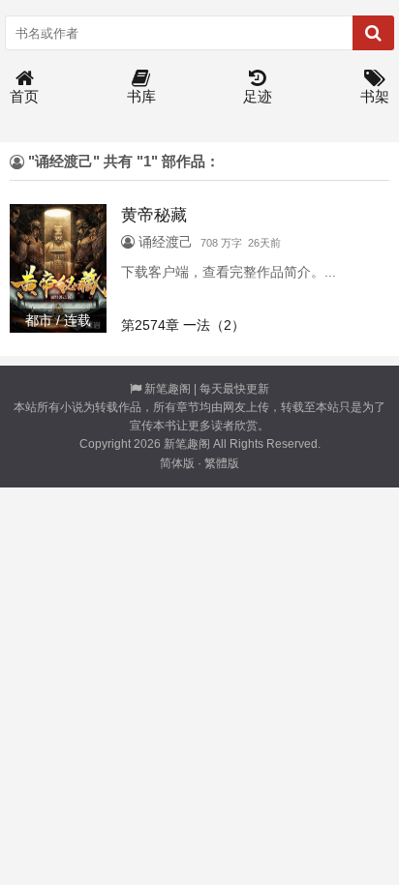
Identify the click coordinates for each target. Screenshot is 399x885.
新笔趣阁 (167, 389)
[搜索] (373, 32)
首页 (24, 96)
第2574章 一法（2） (183, 325)
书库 (141, 96)
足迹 (257, 96)
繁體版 (221, 463)
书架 (374, 96)
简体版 (177, 463)
